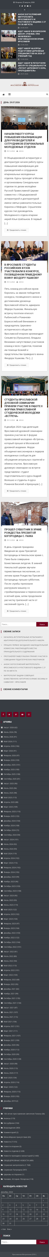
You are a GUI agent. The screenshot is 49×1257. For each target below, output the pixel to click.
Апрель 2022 (9, 970)
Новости (7, 1142)
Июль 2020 (8, 1068)
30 (3, 1223)
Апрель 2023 (9, 914)
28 (37, 1219)
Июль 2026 (8, 732)
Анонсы (7, 1118)
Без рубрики (9, 1123)
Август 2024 (9, 839)
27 (30, 1219)
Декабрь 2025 (10, 765)
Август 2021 (9, 1007)
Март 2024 (8, 863)
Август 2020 (9, 1063)
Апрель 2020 (9, 1082)
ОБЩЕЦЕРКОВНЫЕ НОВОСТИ (16, 1160)
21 (37, 1214)
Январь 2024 (9, 872)
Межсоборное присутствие (15, 1137)
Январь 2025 (9, 816)
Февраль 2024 (10, 867)
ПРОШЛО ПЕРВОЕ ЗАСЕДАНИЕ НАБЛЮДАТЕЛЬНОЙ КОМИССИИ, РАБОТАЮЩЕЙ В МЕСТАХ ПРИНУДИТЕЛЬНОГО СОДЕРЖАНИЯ (26, 648)
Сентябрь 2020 (10, 1059)
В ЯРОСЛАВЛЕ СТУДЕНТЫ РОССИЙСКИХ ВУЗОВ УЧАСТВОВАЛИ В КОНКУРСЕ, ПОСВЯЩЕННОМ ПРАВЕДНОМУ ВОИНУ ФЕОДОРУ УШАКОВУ (23, 271)
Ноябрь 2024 (9, 825)
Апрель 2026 (9, 746)
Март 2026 (8, 751)
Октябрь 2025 (10, 774)
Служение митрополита (14, 1165)
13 (30, 1209)
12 (24, 1209)
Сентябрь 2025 (10, 779)
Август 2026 (9, 727)
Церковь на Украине (13, 1174)
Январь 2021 (9, 1040)
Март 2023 (8, 919)
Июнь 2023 (8, 905)
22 (44, 1214)
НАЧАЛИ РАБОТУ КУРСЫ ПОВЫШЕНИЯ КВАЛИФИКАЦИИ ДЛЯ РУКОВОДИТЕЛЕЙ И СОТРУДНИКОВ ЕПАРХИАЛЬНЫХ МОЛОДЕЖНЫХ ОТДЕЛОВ (24, 140)
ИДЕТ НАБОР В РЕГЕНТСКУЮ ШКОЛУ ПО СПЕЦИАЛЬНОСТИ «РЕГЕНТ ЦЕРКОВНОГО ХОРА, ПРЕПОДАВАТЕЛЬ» (32, 67)
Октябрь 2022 (10, 942)
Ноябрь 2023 (9, 881)
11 (17, 1209)
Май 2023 (8, 909)
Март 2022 (8, 975)
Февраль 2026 (10, 755)
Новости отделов (11, 1151)
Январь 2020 (9, 1096)
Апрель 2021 (9, 1026)
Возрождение (9, 1128)
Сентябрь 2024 (10, 835)
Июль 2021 (8, 1012)
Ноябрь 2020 (9, 1049)
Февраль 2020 (10, 1091)
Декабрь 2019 (10, 1101)
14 (37, 1209)
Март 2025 (8, 807)
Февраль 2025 (10, 811)
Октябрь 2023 (10, 886)
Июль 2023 (8, 900)
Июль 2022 (8, 956)
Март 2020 (8, 1087)
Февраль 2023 (10, 923)
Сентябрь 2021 (10, 1003)
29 (44, 1219)
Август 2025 (9, 783)
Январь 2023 (9, 928)
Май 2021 (8, 1021)
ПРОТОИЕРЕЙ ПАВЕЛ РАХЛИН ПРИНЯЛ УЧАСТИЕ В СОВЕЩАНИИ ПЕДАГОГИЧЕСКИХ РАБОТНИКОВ (25, 658)
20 (30, 1214)
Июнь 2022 (8, 961)
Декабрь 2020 (10, 1045)
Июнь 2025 (8, 793)
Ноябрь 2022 (9, 937)
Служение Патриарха (13, 1170)
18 (17, 1214)
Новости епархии (11, 1146)
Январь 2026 (9, 760)
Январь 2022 (9, 984)
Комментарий (10, 1132)
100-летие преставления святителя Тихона (22, 1114)
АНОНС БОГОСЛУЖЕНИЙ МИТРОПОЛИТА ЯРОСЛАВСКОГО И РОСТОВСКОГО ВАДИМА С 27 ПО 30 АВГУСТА (32, 19)
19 (24, 1214)
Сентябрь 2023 (10, 891)
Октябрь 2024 (10, 830)
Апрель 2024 (9, 858)
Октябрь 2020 (10, 1054)
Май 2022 (8, 965)
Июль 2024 (8, 844)
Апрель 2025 (9, 802)
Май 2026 (8, 741)
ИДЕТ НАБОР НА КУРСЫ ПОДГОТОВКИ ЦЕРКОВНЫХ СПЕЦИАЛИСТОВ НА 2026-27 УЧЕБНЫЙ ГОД (31, 52)
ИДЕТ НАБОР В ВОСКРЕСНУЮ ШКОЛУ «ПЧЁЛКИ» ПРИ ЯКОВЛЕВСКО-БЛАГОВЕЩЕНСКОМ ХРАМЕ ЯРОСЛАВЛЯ (32, 36)
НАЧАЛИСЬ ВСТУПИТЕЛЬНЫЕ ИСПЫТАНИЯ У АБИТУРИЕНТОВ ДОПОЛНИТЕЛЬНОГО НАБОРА (24, 639)
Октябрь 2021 (10, 998)
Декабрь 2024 (10, 821)
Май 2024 (8, 853)
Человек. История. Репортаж (16, 1179)
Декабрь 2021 (10, 989)
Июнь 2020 (8, 1073)
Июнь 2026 (8, 737)
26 (24, 1219)
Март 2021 (8, 1031)
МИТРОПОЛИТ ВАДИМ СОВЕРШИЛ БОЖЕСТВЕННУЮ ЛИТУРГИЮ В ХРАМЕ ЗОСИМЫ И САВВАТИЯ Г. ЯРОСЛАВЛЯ (25, 678)
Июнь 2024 (8, 849)
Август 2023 (9, 895)
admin (21, 151)
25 (17, 1219)
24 (10, 1219)
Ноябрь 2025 (9, 769)
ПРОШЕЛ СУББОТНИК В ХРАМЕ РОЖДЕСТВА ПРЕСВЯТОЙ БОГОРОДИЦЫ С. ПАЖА (23, 533)
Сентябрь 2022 (10, 947)
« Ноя (3, 1229)
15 (44, 1209)
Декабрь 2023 (10, 877)
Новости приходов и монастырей (18, 1156)
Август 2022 (9, 951)
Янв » (9, 1229)
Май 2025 (8, 797)
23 (3, 1219)
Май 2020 (8, 1077)
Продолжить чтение (17, 230)
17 (10, 1214)
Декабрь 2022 (10, 933)
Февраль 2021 (10, 1035)
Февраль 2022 (10, 979)
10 (10, 1209)
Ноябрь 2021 (9, 993)
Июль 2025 (8, 788)
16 (3, 1214)
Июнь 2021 (8, 1017)
